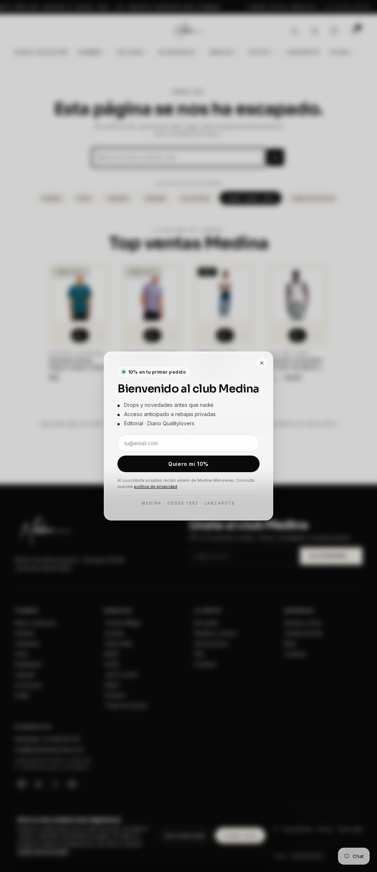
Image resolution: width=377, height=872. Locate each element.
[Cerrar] (262, 363)
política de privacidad (155, 486)
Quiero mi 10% (188, 464)
